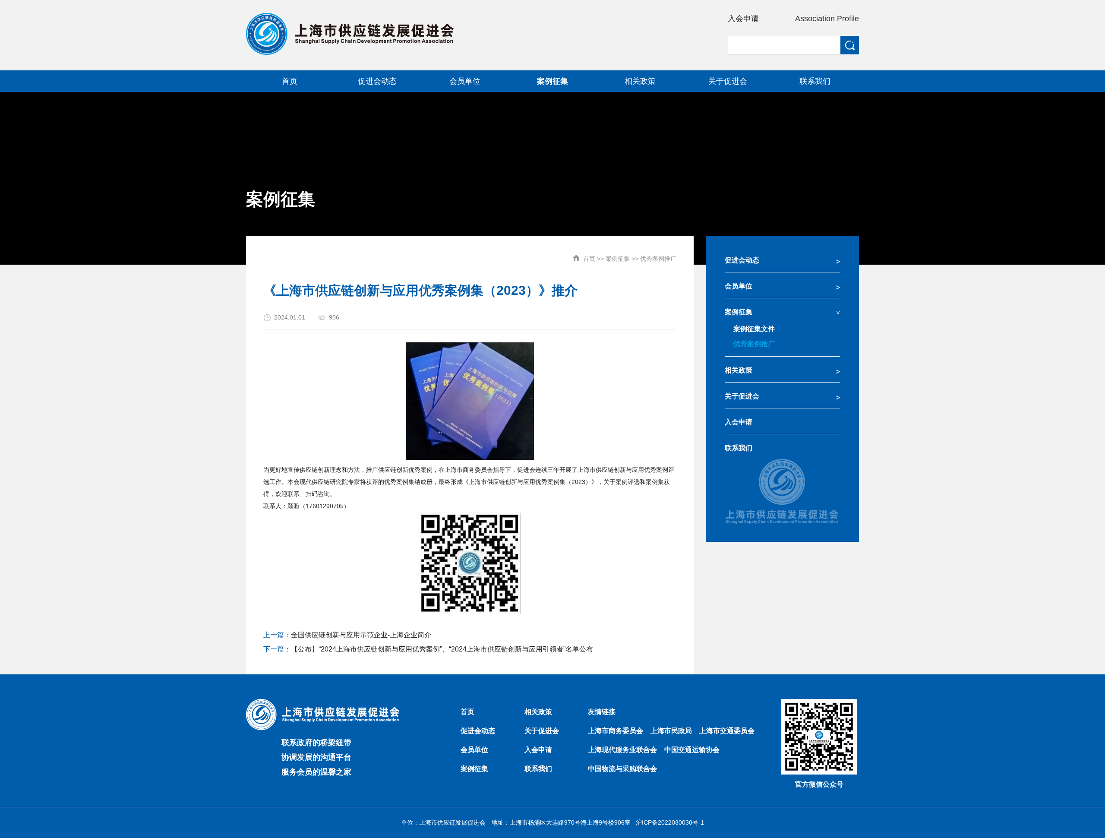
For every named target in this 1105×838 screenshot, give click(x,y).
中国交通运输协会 (692, 749)
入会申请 (743, 18)
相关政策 (738, 370)
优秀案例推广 (658, 258)
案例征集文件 (754, 328)
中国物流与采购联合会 (622, 768)
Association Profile (827, 18)
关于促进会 (742, 396)
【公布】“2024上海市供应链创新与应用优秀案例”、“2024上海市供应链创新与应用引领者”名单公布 (442, 649)
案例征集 (618, 258)
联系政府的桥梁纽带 (316, 742)
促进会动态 (742, 260)
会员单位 (738, 286)
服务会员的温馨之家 (316, 772)
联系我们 (738, 448)
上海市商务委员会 (615, 730)
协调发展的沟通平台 (316, 757)
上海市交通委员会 (727, 730)
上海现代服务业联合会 (622, 749)
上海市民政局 (671, 730)
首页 (589, 258)
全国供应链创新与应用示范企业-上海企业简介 (361, 635)
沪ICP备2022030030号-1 (670, 822)
